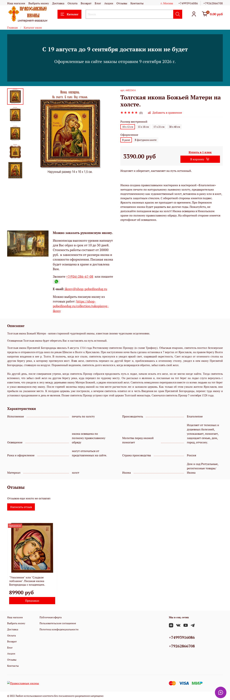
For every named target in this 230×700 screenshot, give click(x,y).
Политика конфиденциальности (59, 629)
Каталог (72, 14)
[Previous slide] (32, 133)
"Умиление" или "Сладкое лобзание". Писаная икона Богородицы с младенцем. (27, 580)
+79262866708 (213, 3)
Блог (98, 3)
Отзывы (121, 3)
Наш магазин (16, 3)
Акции (108, 3)
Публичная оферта (51, 617)
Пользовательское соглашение (58, 623)
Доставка (58, 3)
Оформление (129, 135)
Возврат (86, 3)
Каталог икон (33, 28)
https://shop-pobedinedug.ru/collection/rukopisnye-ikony (81, 306)
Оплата (72, 3)
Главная (12, 28)
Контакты (137, 3)
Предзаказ (32, 600)
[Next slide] (15, 173)
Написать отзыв (21, 507)
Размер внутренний (133, 121)
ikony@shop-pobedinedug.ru (85, 289)
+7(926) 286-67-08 (79, 276)
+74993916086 (188, 3)
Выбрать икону (38, 3)
